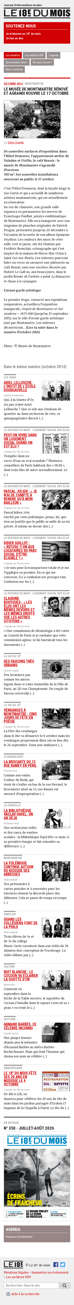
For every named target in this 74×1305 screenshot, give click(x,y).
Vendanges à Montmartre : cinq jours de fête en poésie (20, 716)
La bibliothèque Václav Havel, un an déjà (18, 814)
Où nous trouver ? (42, 62)
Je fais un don (14, 38)
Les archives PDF (34, 55)
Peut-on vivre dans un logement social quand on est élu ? (20, 441)
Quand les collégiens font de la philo (21, 923)
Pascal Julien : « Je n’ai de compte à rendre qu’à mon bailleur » (20, 497)
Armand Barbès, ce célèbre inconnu (20, 1026)
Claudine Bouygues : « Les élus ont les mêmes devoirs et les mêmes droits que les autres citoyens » (19, 609)
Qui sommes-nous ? (17, 62)
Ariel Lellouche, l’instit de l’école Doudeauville (20, 386)
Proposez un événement (19, 1236)
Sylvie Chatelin (16, 142)
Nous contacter (14, 69)
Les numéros (13, 55)
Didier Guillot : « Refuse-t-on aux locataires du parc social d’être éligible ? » (20, 550)
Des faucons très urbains (19, 663)
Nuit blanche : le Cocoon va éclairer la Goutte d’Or (21, 976)
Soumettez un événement (49, 1272)
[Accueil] (37, 12)
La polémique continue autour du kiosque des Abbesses (18, 868)
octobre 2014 (13, 83)
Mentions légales (16, 1272)
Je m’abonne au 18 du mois (23, 33)
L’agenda (53, 55)
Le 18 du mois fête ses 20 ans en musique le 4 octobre (20, 1079)
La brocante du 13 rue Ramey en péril (20, 764)
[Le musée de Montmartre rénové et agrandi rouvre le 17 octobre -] (37, 119)
